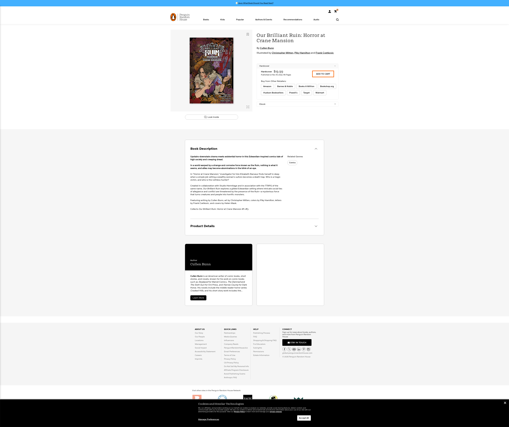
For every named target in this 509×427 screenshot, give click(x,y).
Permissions (258, 351)
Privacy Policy (230, 359)
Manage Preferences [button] (208, 419)
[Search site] (337, 19)
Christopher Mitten (282, 53)
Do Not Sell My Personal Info (236, 366)
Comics (292, 162)
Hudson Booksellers (273, 92)
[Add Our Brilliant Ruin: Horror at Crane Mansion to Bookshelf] (247, 34)
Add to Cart (323, 73)
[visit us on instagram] (308, 349)
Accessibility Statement (205, 351)
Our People (200, 336)
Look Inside (213, 117)
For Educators (259, 344)
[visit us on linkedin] (299, 349)
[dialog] (254, 413)
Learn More (199, 298)
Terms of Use (229, 355)
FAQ (255, 336)
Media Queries (230, 336)
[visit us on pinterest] (304, 349)
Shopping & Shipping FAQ (265, 340)
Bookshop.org (327, 86)
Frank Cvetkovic (325, 53)
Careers (198, 355)
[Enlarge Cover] (248, 107)
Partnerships (229, 333)
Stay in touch (298, 342)
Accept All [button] (304, 418)
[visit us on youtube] (294, 349)
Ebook (297, 104)
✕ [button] (505, 403)
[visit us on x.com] (289, 349)
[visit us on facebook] (284, 349)
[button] (206, 19)
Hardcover (297, 66)
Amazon (267, 86)
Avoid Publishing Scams (234, 374)
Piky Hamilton (302, 53)
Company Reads (231, 344)
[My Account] (329, 10)
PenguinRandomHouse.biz (236, 348)
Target (306, 92)
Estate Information (261, 355)
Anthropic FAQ (230, 377)
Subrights (257, 348)
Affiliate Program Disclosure (236, 370)
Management (201, 344)
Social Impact (201, 348)
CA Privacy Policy (231, 362)
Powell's (293, 92)
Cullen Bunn (267, 48)
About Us (200, 329)
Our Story (199, 333)
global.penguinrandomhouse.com (297, 353)
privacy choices (276, 412)
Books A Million (306, 86)
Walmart (319, 92)
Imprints (198, 359)
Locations (199, 340)
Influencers (229, 340)
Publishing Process (261, 333)
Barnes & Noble (285, 86)
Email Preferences (232, 351)
